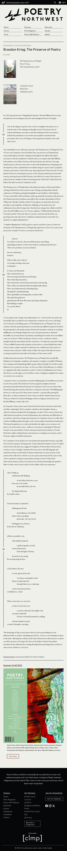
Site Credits (48, 848)
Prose (6, 34)
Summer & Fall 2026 (12, 665)
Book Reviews (25, 45)
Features (27, 27)
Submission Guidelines (7, 813)
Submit (47, 34)
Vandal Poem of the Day (32, 813)
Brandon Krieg (8, 657)
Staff (8, 55)
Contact (6, 817)
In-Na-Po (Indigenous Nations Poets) (32, 806)
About (6, 27)
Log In (63, 2)
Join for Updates (54, 799)
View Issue (13, 756)
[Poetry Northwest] (33, 14)
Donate (47, 31)
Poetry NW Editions (31, 34)
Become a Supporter (30, 824)
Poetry (6, 31)
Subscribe (48, 27)
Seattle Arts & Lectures (29, 798)
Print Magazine (30, 31)
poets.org (28, 817)
